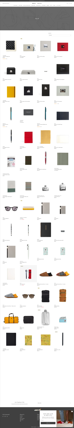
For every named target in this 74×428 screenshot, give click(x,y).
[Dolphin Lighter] (62, 317)
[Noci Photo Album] (28, 46)
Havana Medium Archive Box (7, 79)
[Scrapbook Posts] (45, 69)
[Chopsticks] (28, 207)
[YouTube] (7, 416)
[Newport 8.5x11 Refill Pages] (62, 136)
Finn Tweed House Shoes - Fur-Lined (59, 284)
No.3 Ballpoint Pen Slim (6, 147)
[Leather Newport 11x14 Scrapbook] (62, 69)
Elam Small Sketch (22, 349)
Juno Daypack (39, 393)
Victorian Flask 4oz (57, 196)
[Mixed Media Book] (28, 361)
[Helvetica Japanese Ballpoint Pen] (45, 113)
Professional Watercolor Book (58, 371)
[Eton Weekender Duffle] (11, 317)
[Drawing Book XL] (11, 273)
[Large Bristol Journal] (11, 339)
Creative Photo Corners (6, 174)
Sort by (49, 33)
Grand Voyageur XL (23, 147)
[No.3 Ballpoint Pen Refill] (28, 229)
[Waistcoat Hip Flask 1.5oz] (45, 186)
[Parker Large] (62, 383)
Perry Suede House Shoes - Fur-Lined (42, 284)
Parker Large (56, 393)
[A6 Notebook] (62, 207)
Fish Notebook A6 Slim (40, 259)
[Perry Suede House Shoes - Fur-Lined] (45, 273)
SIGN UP (48, 423)
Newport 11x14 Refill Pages (58, 124)
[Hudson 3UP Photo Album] (45, 90)
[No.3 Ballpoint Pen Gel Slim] (28, 383)
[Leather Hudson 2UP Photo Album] (28, 90)
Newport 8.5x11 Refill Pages (58, 147)
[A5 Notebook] (45, 207)
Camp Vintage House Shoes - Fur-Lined (8, 371)
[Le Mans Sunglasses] (28, 295)
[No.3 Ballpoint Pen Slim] (11, 136)
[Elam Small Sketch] (28, 339)
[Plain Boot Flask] (45, 317)
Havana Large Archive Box (24, 79)
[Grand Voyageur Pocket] (28, 158)
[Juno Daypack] (45, 383)
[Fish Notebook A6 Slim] (45, 250)
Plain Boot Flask (39, 327)
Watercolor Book (39, 371)
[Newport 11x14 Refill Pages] (62, 113)
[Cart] (71, 3)
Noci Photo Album (22, 56)
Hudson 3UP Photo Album (41, 101)
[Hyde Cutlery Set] (28, 273)
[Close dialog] (72, 411)
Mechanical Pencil (5, 124)
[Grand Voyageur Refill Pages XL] (11, 186)
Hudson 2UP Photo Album (41, 56)
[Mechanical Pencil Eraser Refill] (62, 229)
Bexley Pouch (22, 327)
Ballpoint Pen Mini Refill (6, 240)
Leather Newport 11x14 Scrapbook (59, 79)
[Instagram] (5, 416)
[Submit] (70, 403)
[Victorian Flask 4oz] (62, 186)
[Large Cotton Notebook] (45, 136)
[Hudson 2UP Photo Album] (45, 46)
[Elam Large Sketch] (45, 339)
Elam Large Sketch (40, 349)
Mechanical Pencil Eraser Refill (58, 240)
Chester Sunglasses (6, 218)
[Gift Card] (28, 112)
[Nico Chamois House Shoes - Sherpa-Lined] (11, 295)
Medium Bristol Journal (6, 101)
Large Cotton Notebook (40, 147)
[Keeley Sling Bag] (62, 295)
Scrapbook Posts (39, 79)
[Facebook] (3, 416)
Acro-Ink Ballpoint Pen (23, 262)
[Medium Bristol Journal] (11, 90)
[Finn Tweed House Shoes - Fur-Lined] (62, 273)
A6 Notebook (56, 218)
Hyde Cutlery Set (22, 284)
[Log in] (69, 3)
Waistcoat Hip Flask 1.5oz (41, 196)
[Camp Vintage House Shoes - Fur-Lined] (11, 361)
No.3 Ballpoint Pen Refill (23, 240)
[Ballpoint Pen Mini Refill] (11, 229)
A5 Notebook (39, 218)
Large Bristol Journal (6, 349)
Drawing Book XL (5, 284)
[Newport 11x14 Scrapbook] (62, 90)
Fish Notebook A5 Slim (57, 259)
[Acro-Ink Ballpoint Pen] (28, 251)
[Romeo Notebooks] (45, 229)
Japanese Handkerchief (6, 56)
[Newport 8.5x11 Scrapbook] (62, 46)
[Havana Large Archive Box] (28, 69)
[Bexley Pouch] (28, 317)
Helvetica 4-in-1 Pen (57, 349)
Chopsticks (21, 218)
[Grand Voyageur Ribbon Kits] (28, 186)
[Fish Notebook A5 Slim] (62, 250)
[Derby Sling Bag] (45, 295)
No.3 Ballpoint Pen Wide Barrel (41, 169)
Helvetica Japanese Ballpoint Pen (42, 124)
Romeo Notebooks (40, 240)
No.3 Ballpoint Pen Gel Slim (24, 393)
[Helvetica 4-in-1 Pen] (62, 339)
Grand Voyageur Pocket (23, 169)
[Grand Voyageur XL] (28, 136)
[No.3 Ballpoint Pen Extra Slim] (11, 383)
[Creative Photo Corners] (11, 161)
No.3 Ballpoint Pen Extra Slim (7, 393)
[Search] (67, 3)
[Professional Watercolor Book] (62, 361)
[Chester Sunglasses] (11, 207)
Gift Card (21, 121)
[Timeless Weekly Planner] (62, 158)
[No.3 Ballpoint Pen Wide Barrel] (45, 158)
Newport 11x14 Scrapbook (58, 101)
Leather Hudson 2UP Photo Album (25, 101)
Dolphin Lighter (56, 327)
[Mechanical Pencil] (11, 113)
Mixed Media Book (22, 371)
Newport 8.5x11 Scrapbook (58, 56)
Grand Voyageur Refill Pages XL (7, 196)
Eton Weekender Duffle (6, 327)
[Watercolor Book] (45, 361)
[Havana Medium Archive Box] (11, 69)
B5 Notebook (5, 262)
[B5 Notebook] (11, 251)
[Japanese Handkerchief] (11, 46)
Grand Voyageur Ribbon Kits (24, 196)
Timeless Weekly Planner (58, 169)
